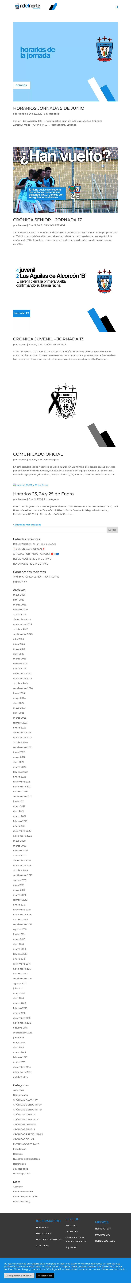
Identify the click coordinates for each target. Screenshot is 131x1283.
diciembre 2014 (22, 1067)
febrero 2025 (20, 663)
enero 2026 (19, 614)
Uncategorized (21, 1173)
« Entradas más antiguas (27, 524)
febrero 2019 (20, 899)
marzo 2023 (19, 717)
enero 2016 (19, 1013)
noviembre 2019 (22, 865)
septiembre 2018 (22, 924)
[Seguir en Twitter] (104, 1247)
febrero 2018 (20, 953)
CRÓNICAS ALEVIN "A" (25, 1099)
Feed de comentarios (25, 1196)
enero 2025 (19, 668)
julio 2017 (18, 988)
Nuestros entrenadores (26, 1158)
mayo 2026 (19, 594)
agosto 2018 (20, 929)
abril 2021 (18, 811)
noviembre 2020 (22, 835)
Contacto (42, 1245)
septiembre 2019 (22, 875)
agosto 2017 (19, 983)
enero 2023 (19, 727)
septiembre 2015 (22, 1032)
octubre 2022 (20, 742)
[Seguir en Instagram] (116, 1247)
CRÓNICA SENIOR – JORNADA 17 (47, 219)
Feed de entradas (23, 1191)
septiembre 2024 (23, 688)
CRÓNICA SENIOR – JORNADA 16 (40, 576)
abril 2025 (18, 653)
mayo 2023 (19, 707)
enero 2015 (19, 1062)
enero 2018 (19, 958)
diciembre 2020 (22, 830)
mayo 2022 (19, 757)
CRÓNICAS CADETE (24, 1114)
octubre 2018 (20, 919)
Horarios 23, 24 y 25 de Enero (43, 493)
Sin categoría (51, 113)
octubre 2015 (20, 1027)
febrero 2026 (20, 609)
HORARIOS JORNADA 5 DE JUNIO (48, 108)
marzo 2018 (19, 949)
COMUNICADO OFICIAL (38, 454)
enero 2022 (19, 776)
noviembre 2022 (22, 737)
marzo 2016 (19, 1003)
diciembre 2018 (22, 909)
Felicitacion (19, 1149)
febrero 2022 (20, 772)
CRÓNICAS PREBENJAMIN (28, 1134)
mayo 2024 (19, 698)
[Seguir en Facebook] (97, 1247)
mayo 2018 (19, 939)
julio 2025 (18, 639)
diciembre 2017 (22, 963)
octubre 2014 (20, 1076)
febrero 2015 (20, 1057)
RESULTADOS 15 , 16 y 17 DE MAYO (32, 558)
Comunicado (20, 1095)
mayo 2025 (19, 648)
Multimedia (102, 1234)
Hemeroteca (103, 1228)
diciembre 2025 (22, 619)
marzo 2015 (19, 1052)
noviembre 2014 (22, 1072)
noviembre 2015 (22, 1022)
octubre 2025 (20, 629)
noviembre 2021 (22, 786)
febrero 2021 (20, 821)
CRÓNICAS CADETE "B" (26, 1119)
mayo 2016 (19, 993)
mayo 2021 (19, 806)
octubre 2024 (20, 683)
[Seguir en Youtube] (110, 1247)
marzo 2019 (19, 895)
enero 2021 (19, 826)
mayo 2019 (19, 890)
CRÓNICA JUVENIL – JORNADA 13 (48, 339)
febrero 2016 (20, 1008)
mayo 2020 (19, 840)
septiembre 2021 (22, 796)
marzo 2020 (19, 845)
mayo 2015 (19, 1042)
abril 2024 (18, 703)
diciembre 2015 (22, 1018)
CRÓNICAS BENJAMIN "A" (27, 1104)
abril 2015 (18, 1047)
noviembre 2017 (22, 968)
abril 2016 (18, 998)
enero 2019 (19, 904)
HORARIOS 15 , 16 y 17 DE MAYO (30, 563)
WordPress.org (21, 1201)
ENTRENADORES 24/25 (26, 1144)
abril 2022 (18, 762)
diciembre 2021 (22, 781)
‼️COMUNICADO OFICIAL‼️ (29, 548)
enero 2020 (19, 855)
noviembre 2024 (22, 678)
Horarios (18, 1153)
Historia (71, 1225)
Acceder (18, 1186)
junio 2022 (19, 752)
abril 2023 (18, 712)
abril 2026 (18, 599)
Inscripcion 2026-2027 (49, 1239)
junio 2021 (18, 801)
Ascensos (18, 1090)
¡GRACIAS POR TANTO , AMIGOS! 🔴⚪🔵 (36, 553)
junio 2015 (18, 1037)
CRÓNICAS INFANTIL (24, 1124)
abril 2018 (18, 944)
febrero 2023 (20, 722)
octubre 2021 (20, 791)
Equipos (71, 1247)
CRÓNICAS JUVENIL (55, 344)
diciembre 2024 (22, 673)
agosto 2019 (20, 880)
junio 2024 (19, 693)
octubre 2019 (20, 870)
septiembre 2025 (23, 634)
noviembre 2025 (22, 624)
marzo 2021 (19, 816)
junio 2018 (18, 934)
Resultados (19, 1163)
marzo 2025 (19, 658)
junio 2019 (18, 885)
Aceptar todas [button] (45, 1275)
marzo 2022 (19, 767)
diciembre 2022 (22, 732)
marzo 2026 (19, 604)
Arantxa (22, 113)
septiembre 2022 (23, 747)
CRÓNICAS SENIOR (54, 225)
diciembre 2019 (22, 860)
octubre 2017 (20, 973)
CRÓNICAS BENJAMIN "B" (27, 1109)
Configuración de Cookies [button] (19, 1275)
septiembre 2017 (22, 978)
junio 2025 (19, 644)
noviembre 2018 (22, 914)
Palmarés (72, 1231)
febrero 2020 (20, 850)
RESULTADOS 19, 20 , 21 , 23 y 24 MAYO (34, 544)
